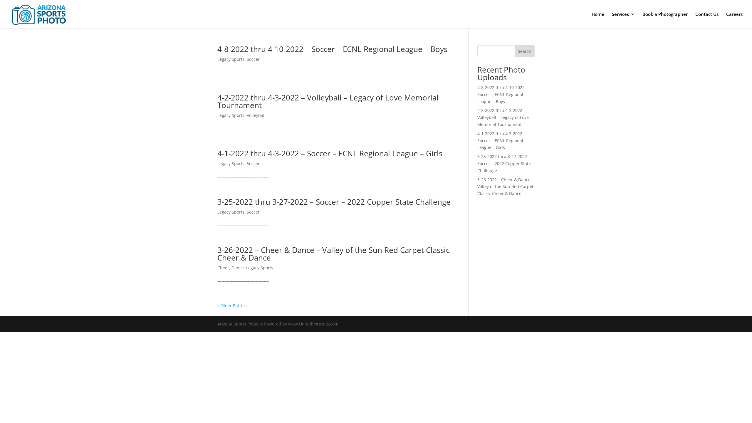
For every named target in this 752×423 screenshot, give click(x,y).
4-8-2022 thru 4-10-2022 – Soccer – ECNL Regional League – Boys (332, 49)
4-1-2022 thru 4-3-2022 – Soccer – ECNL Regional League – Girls (329, 153)
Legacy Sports (230, 59)
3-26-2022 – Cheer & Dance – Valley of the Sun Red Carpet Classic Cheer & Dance (333, 254)
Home (598, 14)
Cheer (223, 268)
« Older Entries (232, 305)
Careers (734, 14)
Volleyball (256, 115)
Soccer (253, 59)
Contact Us (707, 14)
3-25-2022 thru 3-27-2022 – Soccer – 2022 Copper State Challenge (334, 202)
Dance (237, 268)
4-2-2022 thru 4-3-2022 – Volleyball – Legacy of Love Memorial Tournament (328, 101)
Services (620, 14)
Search (524, 51)
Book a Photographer (665, 14)
